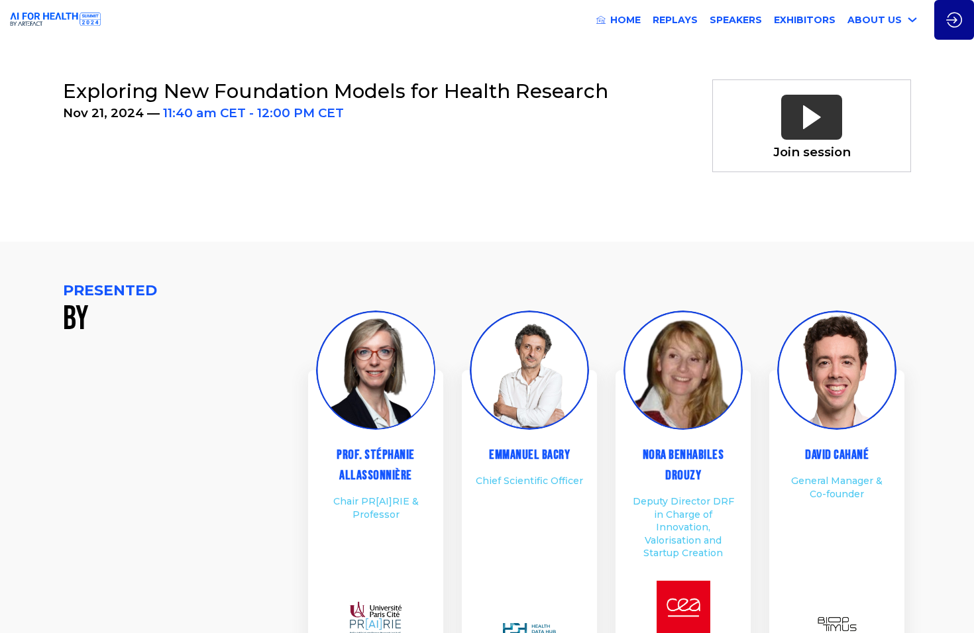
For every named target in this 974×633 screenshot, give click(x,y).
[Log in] (954, 20)
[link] (618, 20)
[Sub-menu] (912, 20)
